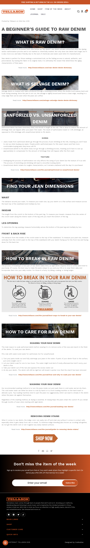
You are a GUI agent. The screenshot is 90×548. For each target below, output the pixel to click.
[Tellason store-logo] (13, 11)
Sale (43, 14)
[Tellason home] (18, 499)
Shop (40, 9)
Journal (34, 14)
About (68, 9)
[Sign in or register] (82, 11)
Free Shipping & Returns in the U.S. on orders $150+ (45, 2)
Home (32, 9)
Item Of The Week (53, 9)
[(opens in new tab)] (45, 438)
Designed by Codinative (74, 542)
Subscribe (70, 483)
